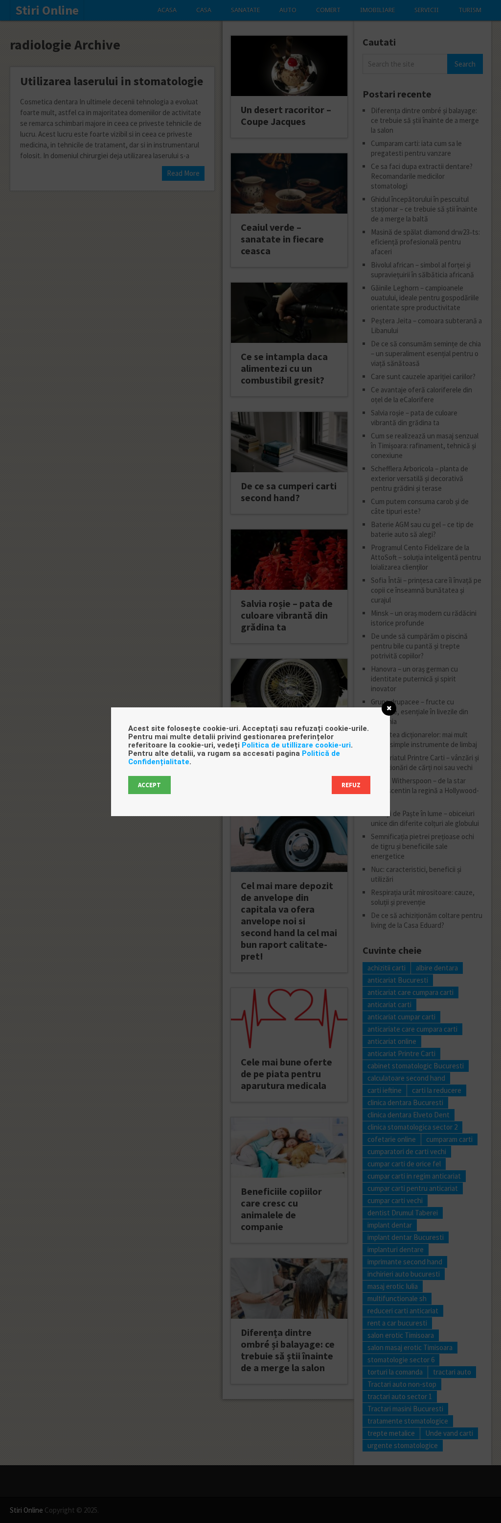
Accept (149, 785)
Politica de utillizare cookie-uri (296, 745)
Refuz (351, 785)
